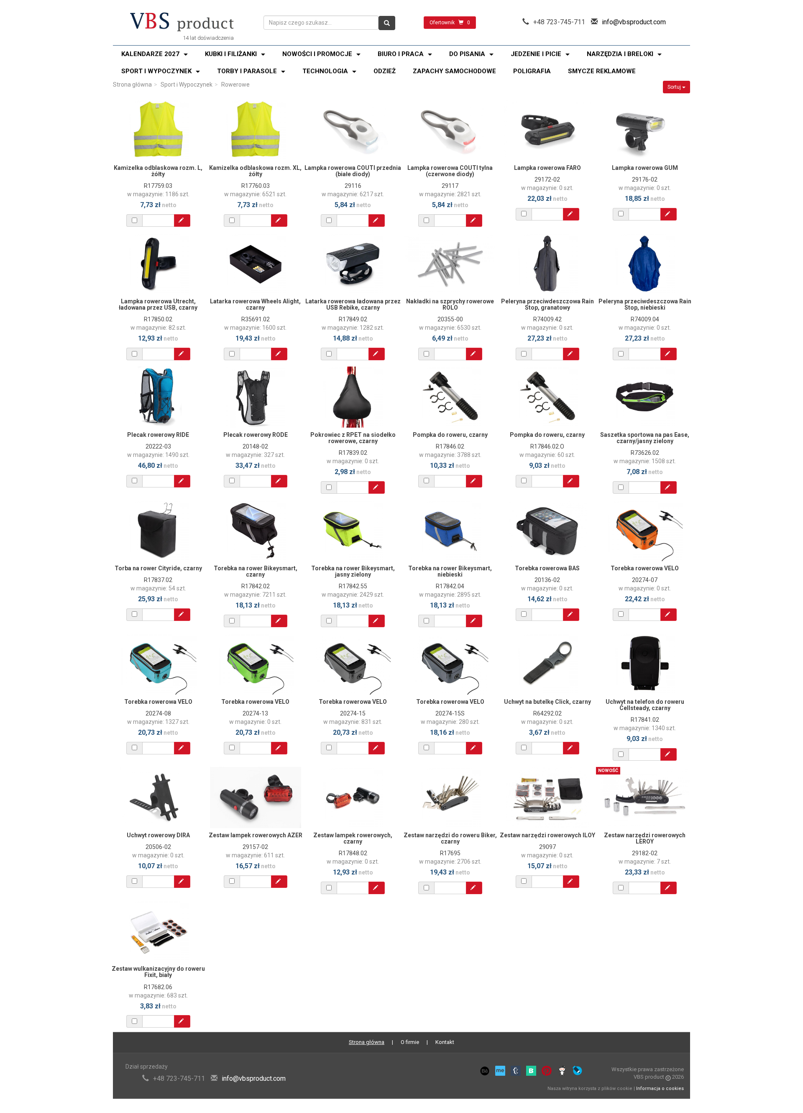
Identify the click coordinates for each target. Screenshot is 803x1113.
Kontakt (444, 1042)
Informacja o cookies (660, 1088)
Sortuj (674, 87)
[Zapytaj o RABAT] (182, 220)
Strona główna (132, 84)
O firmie (410, 1042)
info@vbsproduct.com (634, 22)
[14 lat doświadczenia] (182, 22)
